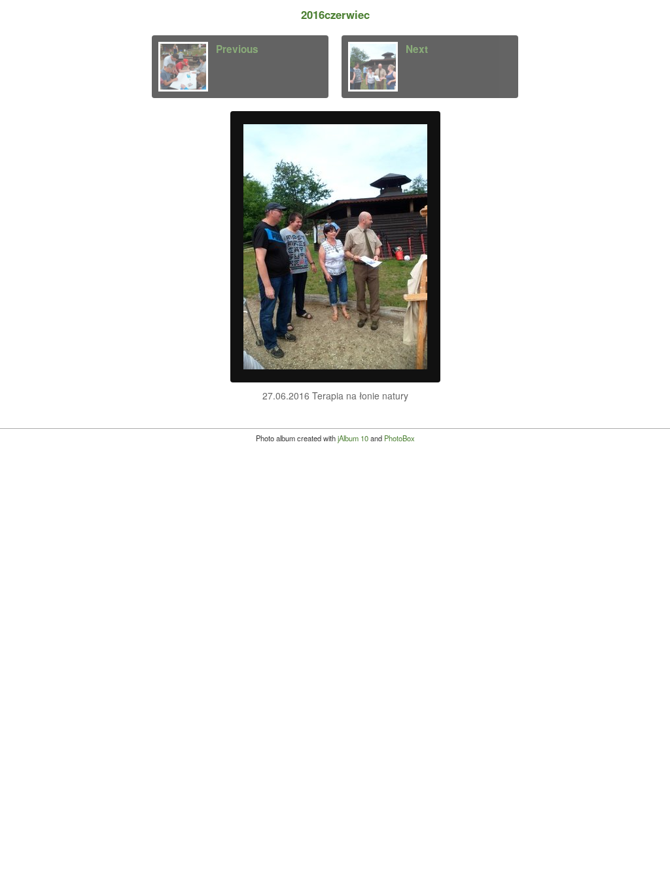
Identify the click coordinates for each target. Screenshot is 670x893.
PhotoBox (399, 438)
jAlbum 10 (353, 438)
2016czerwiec (335, 14)
